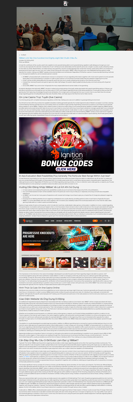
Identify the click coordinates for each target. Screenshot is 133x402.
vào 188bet (26, 356)
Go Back (23, 55)
